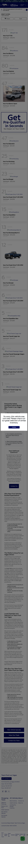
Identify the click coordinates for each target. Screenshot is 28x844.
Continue (14, 427)
